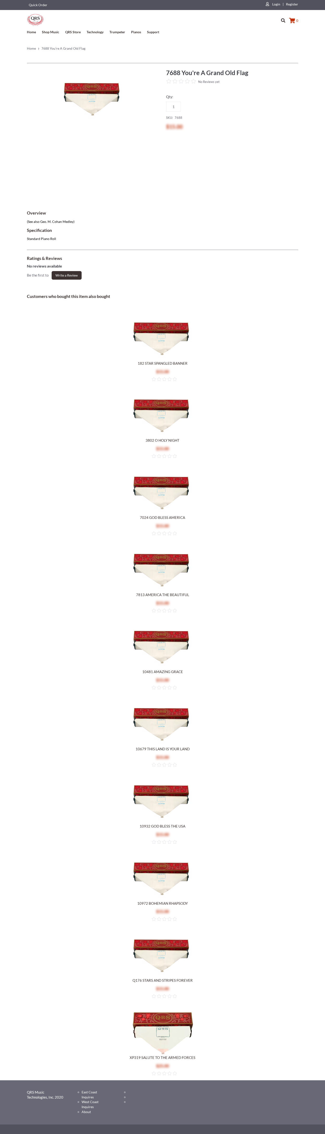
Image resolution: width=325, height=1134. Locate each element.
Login (275, 4)
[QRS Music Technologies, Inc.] (35, 19)
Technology (95, 32)
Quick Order (38, 5)
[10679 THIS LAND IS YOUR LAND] (162, 724)
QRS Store (73, 32)
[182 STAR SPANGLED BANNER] (162, 339)
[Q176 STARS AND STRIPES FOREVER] (162, 956)
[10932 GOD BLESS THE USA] (162, 801)
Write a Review (66, 275)
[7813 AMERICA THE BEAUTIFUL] (162, 570)
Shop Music (50, 32)
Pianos (136, 32)
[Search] (283, 18)
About (86, 1112)
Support (153, 32)
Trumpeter (117, 32)
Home (31, 32)
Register (292, 4)
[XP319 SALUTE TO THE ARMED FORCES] (162, 1033)
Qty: (169, 97)
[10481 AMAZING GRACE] (162, 647)
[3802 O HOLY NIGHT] (162, 416)
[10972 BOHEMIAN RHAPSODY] (162, 879)
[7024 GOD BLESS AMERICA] (162, 493)
